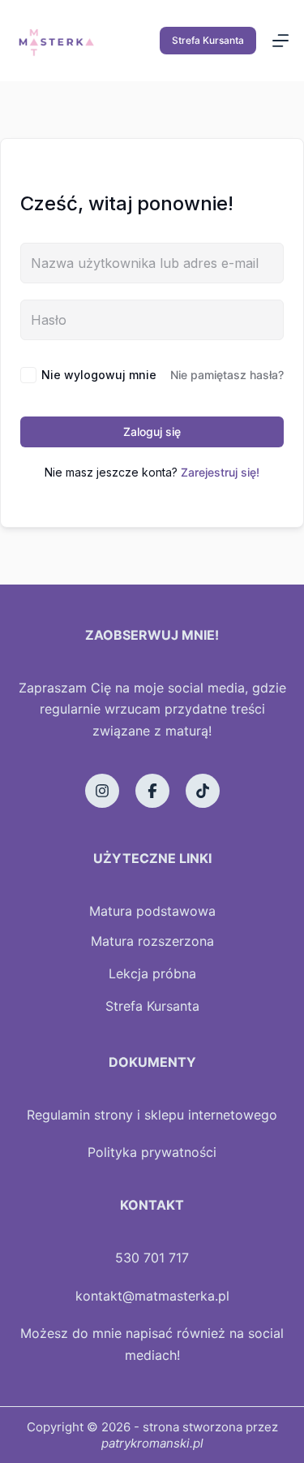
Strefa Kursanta (208, 40)
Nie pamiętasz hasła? (227, 375)
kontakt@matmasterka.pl (152, 1296)
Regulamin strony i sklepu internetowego (152, 1115)
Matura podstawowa (152, 911)
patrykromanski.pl (152, 1443)
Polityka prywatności (152, 1152)
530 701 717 (152, 1257)
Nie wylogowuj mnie (98, 375)
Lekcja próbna (152, 973)
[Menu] (280, 40)
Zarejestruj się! (220, 472)
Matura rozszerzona (152, 941)
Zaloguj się (152, 431)
